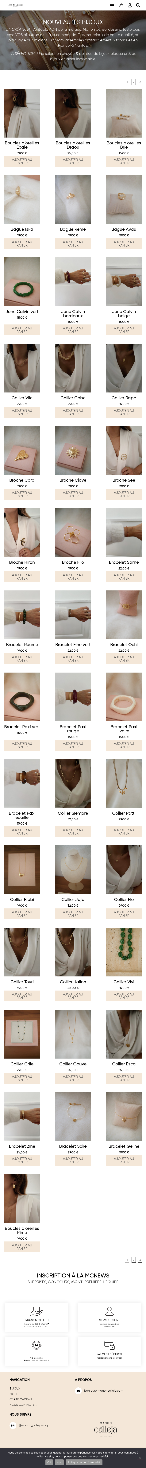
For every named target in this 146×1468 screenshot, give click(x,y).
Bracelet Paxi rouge (73, 729)
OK (49, 1462)
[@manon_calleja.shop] (13, 1425)
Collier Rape (124, 398)
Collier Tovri (22, 982)
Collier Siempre (73, 813)
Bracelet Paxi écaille (22, 815)
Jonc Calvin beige (124, 314)
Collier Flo (124, 900)
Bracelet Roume (22, 645)
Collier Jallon (73, 982)
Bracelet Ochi (124, 645)
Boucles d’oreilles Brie (124, 145)
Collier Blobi (22, 900)
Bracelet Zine (22, 1146)
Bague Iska (22, 229)
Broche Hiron (22, 562)
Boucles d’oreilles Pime (22, 1230)
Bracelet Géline (124, 1146)
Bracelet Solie (73, 1146)
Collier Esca (124, 1064)
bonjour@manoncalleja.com (103, 1390)
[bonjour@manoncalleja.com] (78, 1390)
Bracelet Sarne (124, 562)
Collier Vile (22, 398)
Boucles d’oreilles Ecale (22, 145)
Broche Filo (73, 562)
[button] (112, 5)
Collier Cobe (73, 398)
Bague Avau (123, 229)
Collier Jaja (73, 900)
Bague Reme (73, 229)
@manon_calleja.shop (34, 1425)
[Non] (140, 1457)
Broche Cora (22, 480)
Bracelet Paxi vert (22, 727)
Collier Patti (124, 813)
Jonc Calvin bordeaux (73, 314)
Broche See (124, 480)
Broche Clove (73, 480)
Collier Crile (21, 1064)
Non (59, 1462)
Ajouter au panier (22, 161)
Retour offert (36, 1354)
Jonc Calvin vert (22, 312)
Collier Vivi (123, 982)
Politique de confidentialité (84, 1462)
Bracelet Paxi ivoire (124, 729)
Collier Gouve (72, 1064)
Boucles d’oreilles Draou (73, 145)
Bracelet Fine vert (73, 645)
